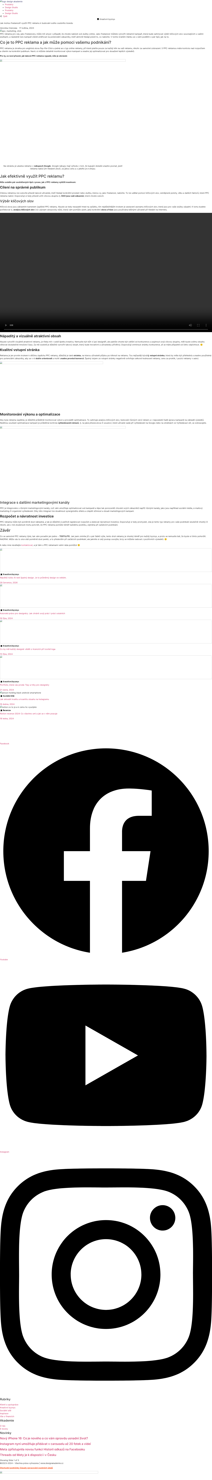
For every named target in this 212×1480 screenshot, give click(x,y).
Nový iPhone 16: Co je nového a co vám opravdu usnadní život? (44, 1438)
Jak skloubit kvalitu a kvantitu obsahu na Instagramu (24, 699)
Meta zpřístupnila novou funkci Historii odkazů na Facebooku (42, 1449)
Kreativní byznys (107, 19)
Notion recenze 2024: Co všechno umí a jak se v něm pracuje (28, 713)
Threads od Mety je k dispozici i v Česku (28, 1455)
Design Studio (11, 7)
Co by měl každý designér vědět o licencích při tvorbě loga (27, 649)
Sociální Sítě (8, 696)
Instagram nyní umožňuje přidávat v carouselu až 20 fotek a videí (45, 1444)
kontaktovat (27, 545)
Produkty (9, 4)
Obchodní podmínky (10, 1468)
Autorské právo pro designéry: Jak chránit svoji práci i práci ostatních (32, 613)
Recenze (7, 710)
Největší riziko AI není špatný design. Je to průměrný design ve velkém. (33, 577)
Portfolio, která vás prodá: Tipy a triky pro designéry (24, 685)
